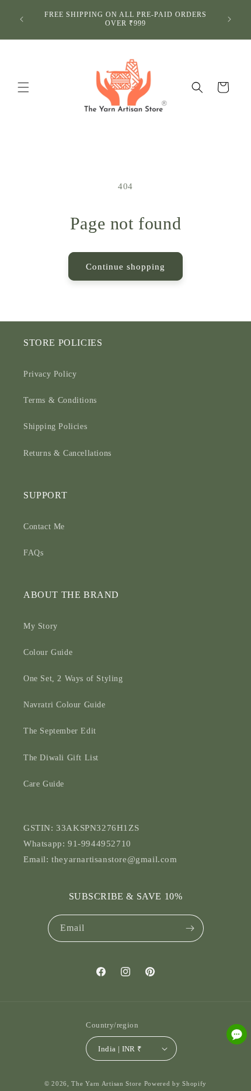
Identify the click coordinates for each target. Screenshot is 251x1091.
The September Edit (59, 731)
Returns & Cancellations (67, 453)
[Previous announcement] (21, 19)
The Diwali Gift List (61, 757)
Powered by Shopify (175, 1083)
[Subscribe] (190, 928)
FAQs (33, 552)
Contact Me (44, 526)
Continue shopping (125, 266)
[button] (23, 87)
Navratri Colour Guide (64, 704)
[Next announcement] (229, 19)
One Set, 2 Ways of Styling (73, 678)
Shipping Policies (55, 426)
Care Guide (43, 784)
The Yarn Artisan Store (106, 1083)
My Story (40, 626)
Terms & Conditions (60, 400)
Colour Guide (47, 652)
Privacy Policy (49, 374)
